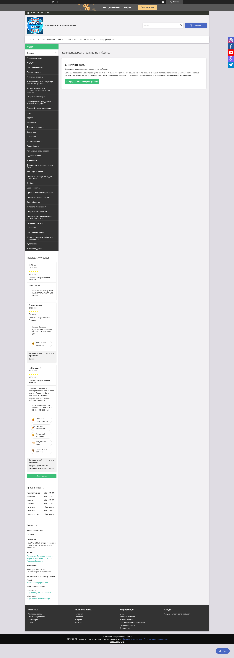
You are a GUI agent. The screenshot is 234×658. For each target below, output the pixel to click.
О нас (60, 39)
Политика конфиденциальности (156, 639)
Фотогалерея (33, 620)
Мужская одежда (34, 58)
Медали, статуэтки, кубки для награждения (40, 238)
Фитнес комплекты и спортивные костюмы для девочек (38, 90)
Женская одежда (34, 248)
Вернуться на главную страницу (83, 81)
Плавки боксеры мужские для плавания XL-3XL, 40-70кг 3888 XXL (42, 330)
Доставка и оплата (88, 39)
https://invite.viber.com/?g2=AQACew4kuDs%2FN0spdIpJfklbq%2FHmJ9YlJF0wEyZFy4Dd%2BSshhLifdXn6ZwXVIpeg (40, 598)
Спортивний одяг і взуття (38, 197)
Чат (224, 651)
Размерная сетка (35, 614)
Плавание (31, 228)
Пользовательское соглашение (132, 623)
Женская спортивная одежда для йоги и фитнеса (40, 82)
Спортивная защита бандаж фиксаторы (39, 177)
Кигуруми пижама (35, 77)
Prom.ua (129, 637)
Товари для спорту (35, 127)
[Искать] (181, 25)
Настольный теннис (35, 232)
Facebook (79, 617)
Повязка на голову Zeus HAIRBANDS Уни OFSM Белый (42, 292)
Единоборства (33, 146)
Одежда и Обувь (34, 155)
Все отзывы (42, 476)
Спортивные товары (36, 97)
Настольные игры (35, 67)
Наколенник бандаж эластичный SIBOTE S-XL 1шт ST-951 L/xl (42, 407)
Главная (30, 39)
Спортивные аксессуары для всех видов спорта (40, 217)
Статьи (30, 623)
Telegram (78, 620)
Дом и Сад (31, 132)
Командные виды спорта (38, 151)
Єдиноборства (33, 202)
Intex (29, 113)
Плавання (31, 137)
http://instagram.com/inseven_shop (40, 592)
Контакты (71, 39)
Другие (30, 118)
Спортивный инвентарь (37, 211)
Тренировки (32, 160)
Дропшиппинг (125, 628)
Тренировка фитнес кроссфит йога (40, 166)
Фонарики (31, 122)
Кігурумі (30, 63)
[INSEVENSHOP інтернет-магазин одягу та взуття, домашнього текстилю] (35, 25)
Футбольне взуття (35, 141)
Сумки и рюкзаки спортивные (40, 192)
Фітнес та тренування (36, 207)
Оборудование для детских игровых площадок (39, 102)
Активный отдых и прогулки (39, 108)
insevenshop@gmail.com (37, 583)
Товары (30, 53)
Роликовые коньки (35, 223)
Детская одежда (34, 72)
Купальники (32, 244)
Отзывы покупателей (36, 617)
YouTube (78, 623)
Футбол (30, 183)
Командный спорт (35, 172)
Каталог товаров (45, 39)
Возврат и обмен (126, 620)
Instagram (79, 614)
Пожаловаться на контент (133, 639)
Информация (106, 39)
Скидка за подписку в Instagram (177, 614)
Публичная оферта (127, 625)
